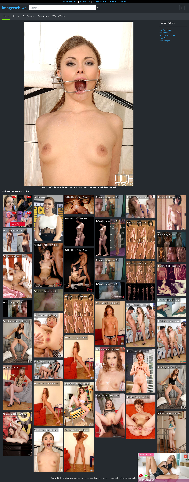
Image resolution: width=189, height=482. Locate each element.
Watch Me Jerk (165, 32)
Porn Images (164, 40)
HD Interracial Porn (167, 35)
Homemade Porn (100, 1)
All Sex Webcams (70, 1)
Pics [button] (15, 16)
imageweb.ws (14, 7)
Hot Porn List (85, 1)
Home (6, 16)
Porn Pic (162, 38)
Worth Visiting (59, 16)
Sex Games (28, 16)
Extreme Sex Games (117, 1)
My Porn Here (165, 30)
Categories (43, 16)
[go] (98, 7)
